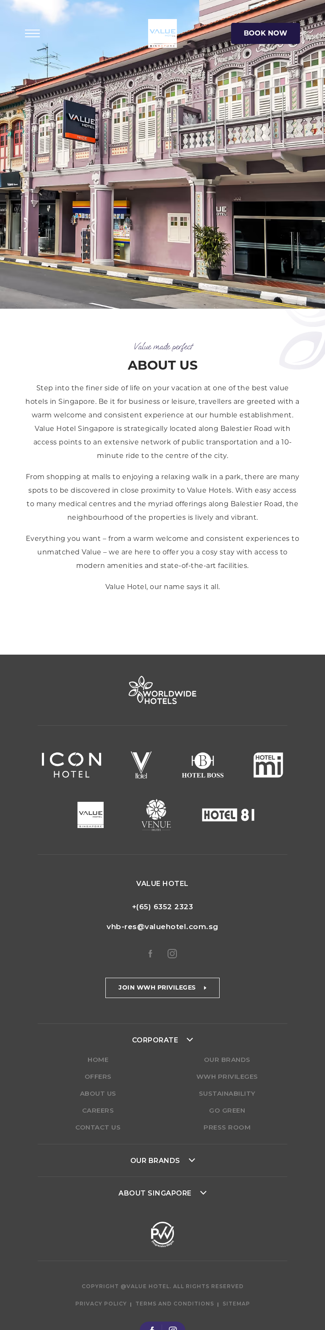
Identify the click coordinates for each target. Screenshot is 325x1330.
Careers (98, 1110)
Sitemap (236, 1303)
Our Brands (227, 1060)
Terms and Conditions (174, 1303)
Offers (98, 1076)
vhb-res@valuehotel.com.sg (162, 926)
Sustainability (227, 1093)
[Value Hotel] (162, 33)
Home (98, 1060)
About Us (98, 1093)
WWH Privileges (227, 1076)
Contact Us (98, 1127)
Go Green (227, 1110)
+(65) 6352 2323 (162, 906)
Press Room (227, 1127)
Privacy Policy (101, 1303)
